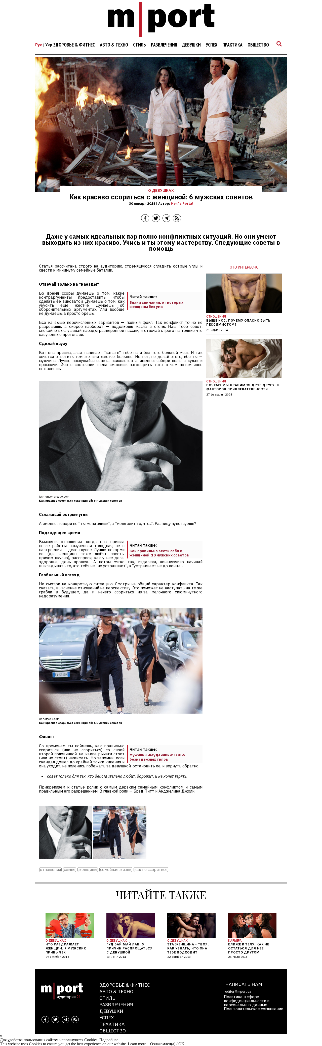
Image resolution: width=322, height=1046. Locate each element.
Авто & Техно (114, 45)
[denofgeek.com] (119, 862)
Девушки (191, 45)
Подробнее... (110, 1040)
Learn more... (138, 1044)
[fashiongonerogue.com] (65, 862)
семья (69, 869)
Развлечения (164, 45)
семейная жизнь (115, 869)
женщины (87, 869)
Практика (232, 45)
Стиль (139, 45)
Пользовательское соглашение (253, 1008)
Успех (211, 45)
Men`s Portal (182, 203)
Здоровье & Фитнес (74, 45)
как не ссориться (150, 869)
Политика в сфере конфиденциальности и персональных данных (246, 1000)
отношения (50, 869)
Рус (38, 44)
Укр (48, 44)
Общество (258, 45)
